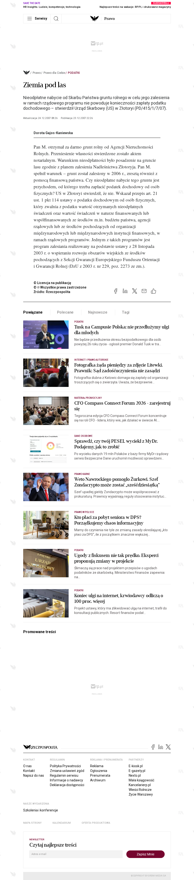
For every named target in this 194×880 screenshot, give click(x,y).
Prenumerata (100, 775)
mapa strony (32, 822)
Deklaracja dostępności (67, 785)
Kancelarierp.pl (140, 785)
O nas (27, 766)
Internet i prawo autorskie (91, 360)
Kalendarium (62, 822)
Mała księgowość (141, 780)
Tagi (125, 312)
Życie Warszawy (141, 794)
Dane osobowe (83, 436)
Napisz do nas (33, 775)
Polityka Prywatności (65, 766)
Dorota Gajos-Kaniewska (53, 133)
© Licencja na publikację (52, 283)
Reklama (96, 766)
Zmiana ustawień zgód (67, 771)
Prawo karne (82, 474)
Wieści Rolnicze (140, 790)
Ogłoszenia (98, 771)
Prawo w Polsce (84, 512)
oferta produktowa (96, 822)
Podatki (74, 72)
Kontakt (29, 771)
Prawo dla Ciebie (54, 72)
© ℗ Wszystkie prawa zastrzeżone (60, 287)
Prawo (109, 18)
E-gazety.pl (137, 771)
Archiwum (98, 780)
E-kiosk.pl (136, 766)
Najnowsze (97, 312)
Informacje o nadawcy (66, 780)
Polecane (65, 312)
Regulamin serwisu (64, 775)
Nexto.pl (135, 775)
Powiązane (33, 312)
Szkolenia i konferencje (40, 810)
